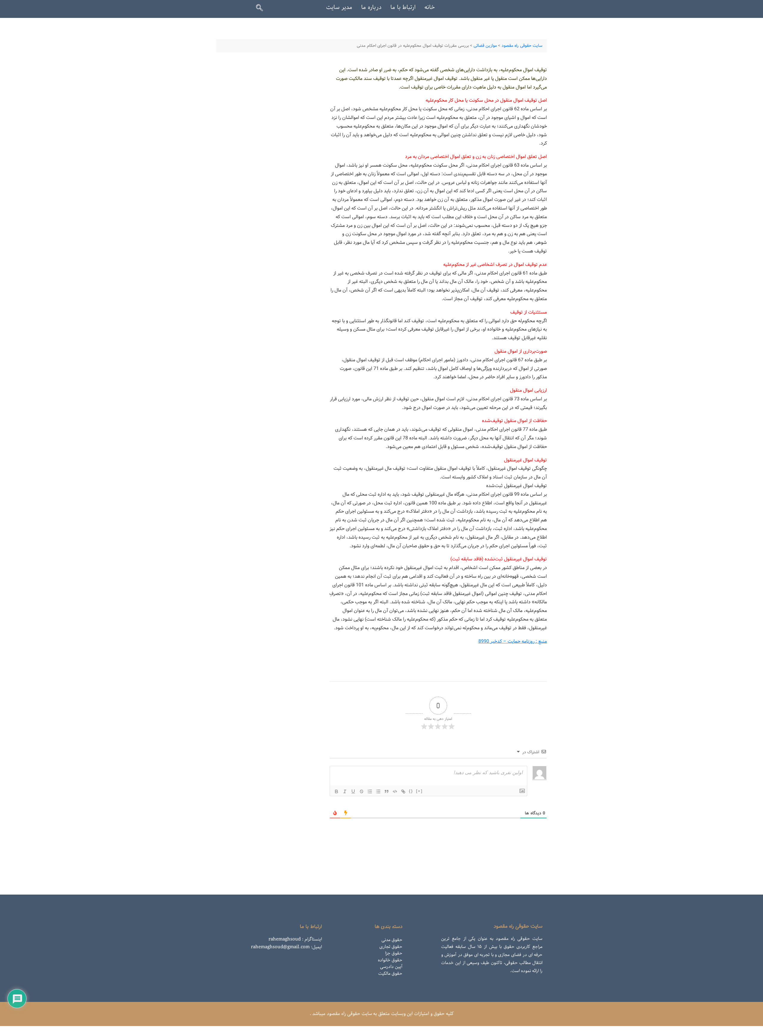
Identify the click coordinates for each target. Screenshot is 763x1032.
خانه (429, 7)
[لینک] (403, 791)
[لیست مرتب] (370, 791)
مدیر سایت (339, 7)
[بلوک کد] (395, 791)
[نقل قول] (386, 791)
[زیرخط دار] (353, 791)
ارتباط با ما (402, 7)
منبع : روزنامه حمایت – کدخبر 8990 (512, 641)
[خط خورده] (361, 791)
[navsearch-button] (262, 9)
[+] (419, 791)
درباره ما (371, 7)
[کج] (345, 791)
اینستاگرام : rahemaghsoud (295, 939)
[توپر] (336, 791)
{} (411, 791)
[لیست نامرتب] (378, 791)
